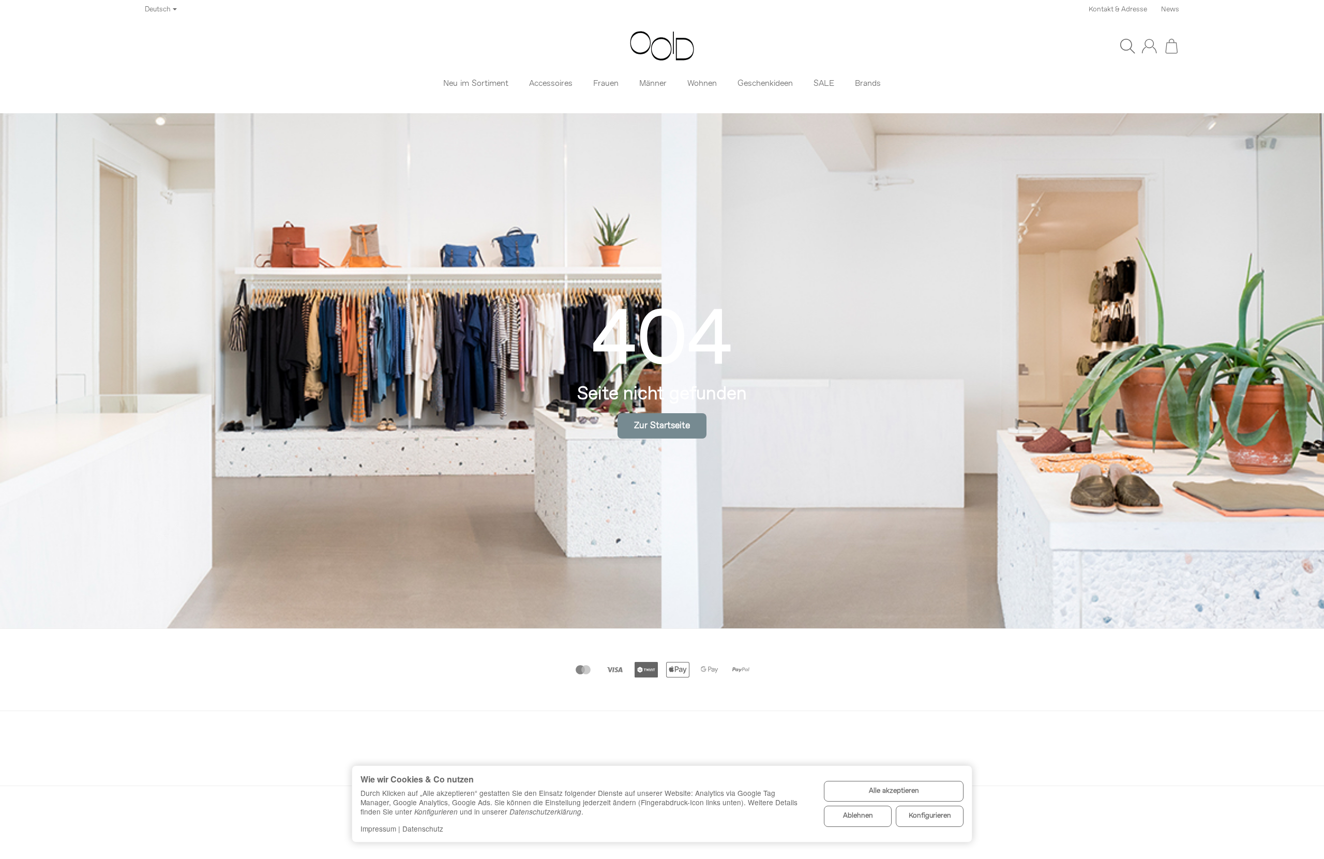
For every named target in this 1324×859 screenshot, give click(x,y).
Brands (868, 84)
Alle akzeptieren (894, 791)
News (1170, 9)
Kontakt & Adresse (1118, 9)
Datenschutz (422, 828)
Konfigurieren (930, 815)
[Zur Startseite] (662, 46)
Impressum (378, 828)
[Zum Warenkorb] (1171, 46)
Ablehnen (858, 815)
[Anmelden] (1149, 46)
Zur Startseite (662, 425)
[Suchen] (1127, 46)
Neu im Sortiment (475, 84)
